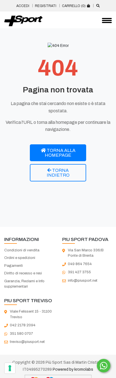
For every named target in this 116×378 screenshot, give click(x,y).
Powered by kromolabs (73, 369)
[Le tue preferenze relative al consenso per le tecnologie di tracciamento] (10, 368)
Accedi (22, 6)
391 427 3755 (79, 272)
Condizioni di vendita (21, 250)
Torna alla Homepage (60, 153)
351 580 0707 (21, 334)
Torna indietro (58, 172)
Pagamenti (13, 266)
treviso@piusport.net (27, 342)
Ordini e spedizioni (19, 258)
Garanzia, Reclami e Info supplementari (24, 284)
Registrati (45, 6)
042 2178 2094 (22, 325)
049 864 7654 (80, 264)
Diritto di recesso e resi (23, 273)
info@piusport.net (82, 281)
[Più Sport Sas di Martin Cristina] (23, 21)
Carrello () (74, 6)
